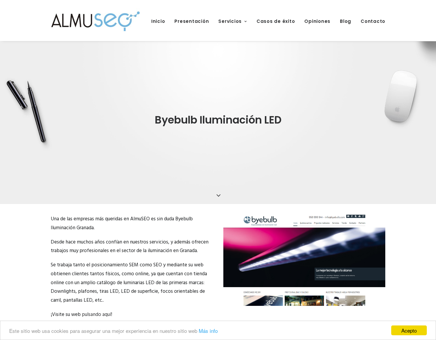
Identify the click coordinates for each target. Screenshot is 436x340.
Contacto (373, 21)
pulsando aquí (96, 315)
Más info (208, 330)
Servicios (230, 21)
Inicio (158, 21)
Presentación (191, 21)
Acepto (409, 330)
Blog (345, 21)
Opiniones (317, 21)
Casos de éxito (276, 21)
